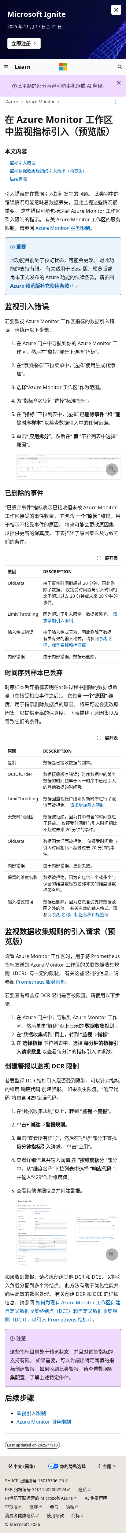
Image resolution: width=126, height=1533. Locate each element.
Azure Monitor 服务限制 (62, 228)
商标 (75, 1515)
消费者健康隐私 (20, 1515)
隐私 (82, 1489)
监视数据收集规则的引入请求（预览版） (48, 171)
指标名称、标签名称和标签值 (81, 914)
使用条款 (55, 1515)
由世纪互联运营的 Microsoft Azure (39, 1498)
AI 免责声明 (96, 1498)
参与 (54, 1507)
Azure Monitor (40, 102)
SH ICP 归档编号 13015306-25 (34, 1480)
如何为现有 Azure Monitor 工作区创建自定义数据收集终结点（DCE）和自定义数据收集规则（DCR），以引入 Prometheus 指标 (62, 1311)
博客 (33, 1507)
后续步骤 (18, 179)
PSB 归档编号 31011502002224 (35, 1489)
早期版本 (13, 1507)
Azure (12, 102)
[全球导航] (6, 66)
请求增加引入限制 (87, 805)
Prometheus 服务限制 (40, 981)
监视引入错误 (22, 163)
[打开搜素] (120, 66)
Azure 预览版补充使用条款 (39, 285)
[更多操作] (115, 102)
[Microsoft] (63, 67)
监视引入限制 (31, 1413)
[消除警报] (116, 10)
